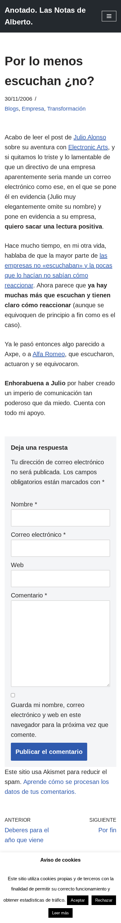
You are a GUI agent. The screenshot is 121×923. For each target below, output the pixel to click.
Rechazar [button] (103, 900)
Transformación (66, 109)
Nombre (24, 504)
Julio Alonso (90, 137)
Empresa (33, 109)
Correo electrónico (38, 534)
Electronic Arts (88, 147)
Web (17, 565)
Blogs (12, 109)
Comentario (29, 595)
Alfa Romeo (49, 354)
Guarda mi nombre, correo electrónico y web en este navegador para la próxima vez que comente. (59, 720)
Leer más (60, 913)
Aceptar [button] (78, 900)
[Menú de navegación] (109, 16)
